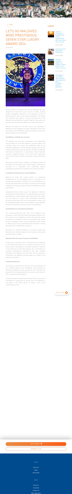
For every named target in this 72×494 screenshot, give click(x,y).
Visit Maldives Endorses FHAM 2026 (60, 51)
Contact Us (36, 490)
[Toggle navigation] (68, 3)
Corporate (36, 488)
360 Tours (36, 467)
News (11, 24)
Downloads (36, 472)
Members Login (36, 449)
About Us (36, 485)
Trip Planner (35, 444)
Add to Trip (60, 292)
